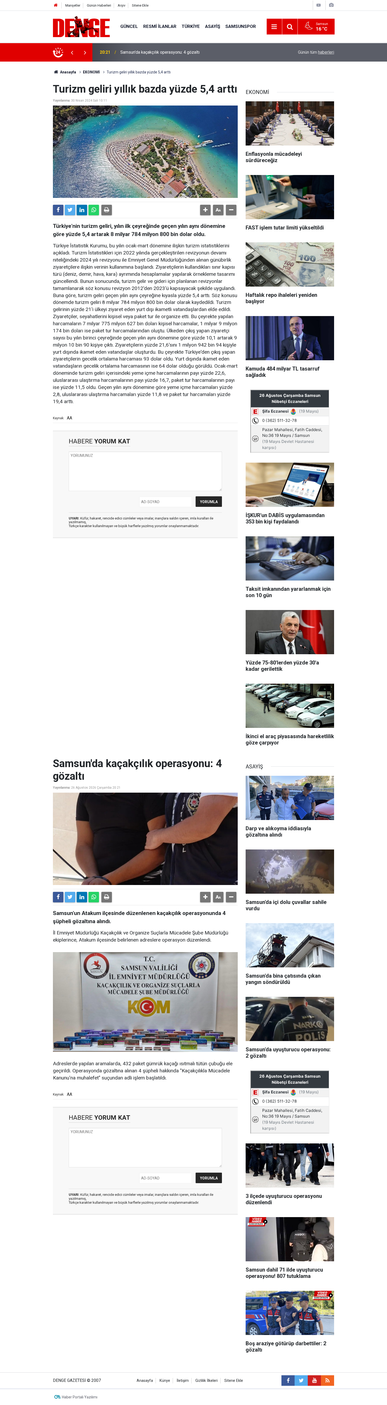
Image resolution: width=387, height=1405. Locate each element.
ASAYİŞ (212, 26)
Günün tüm (316, 52)
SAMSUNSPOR (240, 26)
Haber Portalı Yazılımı (79, 1397)
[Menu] (274, 27)
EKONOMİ (91, 72)
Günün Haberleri (99, 5)
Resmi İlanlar (159, 26)
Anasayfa (67, 72)
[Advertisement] (145, 589)
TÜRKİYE (191, 26)
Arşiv (121, 5)
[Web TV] (318, 5)
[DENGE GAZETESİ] (81, 26)
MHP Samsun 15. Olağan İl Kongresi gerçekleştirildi (167, 52)
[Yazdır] (106, 210)
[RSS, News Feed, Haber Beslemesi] (327, 1380)
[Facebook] (58, 210)
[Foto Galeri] (331, 5)
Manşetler (72, 5)
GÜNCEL (129, 26)
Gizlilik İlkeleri (206, 1380)
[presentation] (71, 52)
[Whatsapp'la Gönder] (93, 210)
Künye (165, 1380)
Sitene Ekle (140, 5)
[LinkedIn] (82, 210)
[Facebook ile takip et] (288, 1380)
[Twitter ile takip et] (301, 1380)
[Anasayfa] (56, 5)
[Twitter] (70, 210)
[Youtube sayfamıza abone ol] (314, 1380)
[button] (205, 210)
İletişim (183, 1380)
